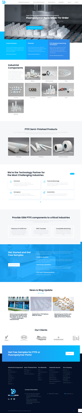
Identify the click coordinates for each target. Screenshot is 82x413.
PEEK (39, 374)
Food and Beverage (53, 372)
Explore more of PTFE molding (34, 30)
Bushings (10, 383)
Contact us (69, 353)
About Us (65, 370)
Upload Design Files (14, 264)
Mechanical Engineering (54, 381)
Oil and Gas (51, 383)
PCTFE (39, 380)
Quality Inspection (67, 382)
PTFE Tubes (26, 370)
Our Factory (65, 376)
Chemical (51, 370)
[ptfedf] (3, 2)
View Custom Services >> (11, 54)
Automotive (51, 376)
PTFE (39, 370)
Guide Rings (10, 378)
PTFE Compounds (42, 372)
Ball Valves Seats (11, 372)
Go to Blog (41, 293)
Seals (9, 381)
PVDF (39, 378)
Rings (9, 374)
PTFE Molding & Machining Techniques (66, 379)
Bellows (9, 370)
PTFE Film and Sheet (28, 374)
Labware (10, 380)
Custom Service (66, 372)
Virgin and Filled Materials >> (34, 54)
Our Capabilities (66, 374)
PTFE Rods (26, 372)
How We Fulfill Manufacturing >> (57, 55)
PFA (39, 376)
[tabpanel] (41, 189)
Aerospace (51, 374)
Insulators (10, 376)
